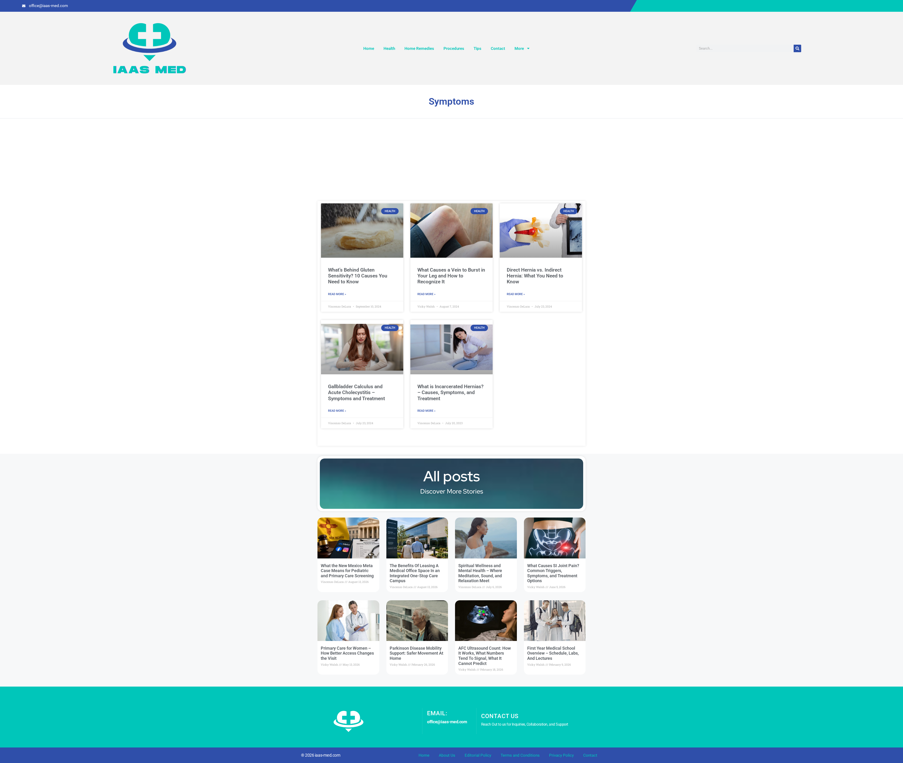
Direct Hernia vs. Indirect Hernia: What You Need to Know (535, 276)
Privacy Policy (561, 755)
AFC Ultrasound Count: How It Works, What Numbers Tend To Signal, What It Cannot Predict (484, 656)
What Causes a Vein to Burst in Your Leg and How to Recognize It (451, 276)
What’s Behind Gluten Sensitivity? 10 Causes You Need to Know (357, 276)
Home (368, 48)
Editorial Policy (478, 755)
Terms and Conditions (520, 755)
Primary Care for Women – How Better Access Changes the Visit (347, 653)
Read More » (337, 294)
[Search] (797, 48)
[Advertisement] (451, 166)
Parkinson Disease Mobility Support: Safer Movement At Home (416, 653)
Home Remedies (419, 48)
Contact (498, 48)
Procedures (454, 48)
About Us (447, 755)
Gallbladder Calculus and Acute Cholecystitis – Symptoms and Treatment (356, 392)
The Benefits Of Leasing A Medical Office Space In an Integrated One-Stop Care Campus (415, 573)
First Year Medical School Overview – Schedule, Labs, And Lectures (553, 653)
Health (389, 48)
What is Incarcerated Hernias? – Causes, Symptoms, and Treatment (450, 392)
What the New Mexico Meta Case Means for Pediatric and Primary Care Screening (347, 570)
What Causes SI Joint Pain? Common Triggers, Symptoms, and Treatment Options (553, 573)
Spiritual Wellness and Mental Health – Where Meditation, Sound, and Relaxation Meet (480, 573)
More (519, 48)
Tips (477, 48)
